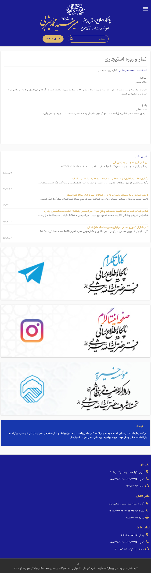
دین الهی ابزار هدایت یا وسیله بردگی (130, 162)
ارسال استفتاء (53, 39)
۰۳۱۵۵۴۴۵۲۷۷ (131, 511)
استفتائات (142, 70)
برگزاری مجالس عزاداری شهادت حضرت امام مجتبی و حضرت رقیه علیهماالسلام (110, 179)
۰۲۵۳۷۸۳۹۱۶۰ (117, 479)
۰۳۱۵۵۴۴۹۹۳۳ (116, 511)
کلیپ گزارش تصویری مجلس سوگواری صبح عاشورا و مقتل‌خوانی (117, 227)
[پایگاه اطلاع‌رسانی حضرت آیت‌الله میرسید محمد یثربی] (75, 23)
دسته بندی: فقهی (127, 70)
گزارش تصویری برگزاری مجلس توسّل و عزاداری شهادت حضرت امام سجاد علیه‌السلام (107, 195)
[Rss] (78, 564)
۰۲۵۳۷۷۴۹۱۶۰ (131, 479)
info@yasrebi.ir (129, 535)
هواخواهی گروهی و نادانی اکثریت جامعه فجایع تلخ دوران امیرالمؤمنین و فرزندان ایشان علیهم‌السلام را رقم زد (96, 211)
